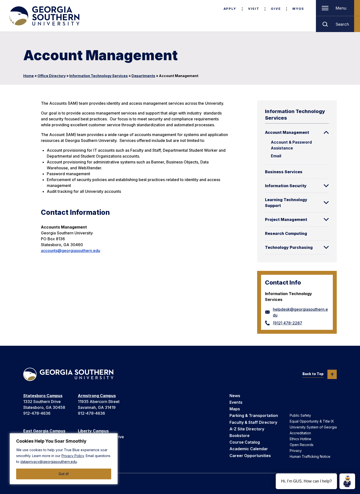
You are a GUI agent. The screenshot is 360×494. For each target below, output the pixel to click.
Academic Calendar (248, 448)
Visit (253, 9)
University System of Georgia (313, 427)
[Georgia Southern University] (43, 16)
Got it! (64, 474)
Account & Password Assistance (291, 145)
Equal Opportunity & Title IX (312, 421)
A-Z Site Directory (246, 428)
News (234, 395)
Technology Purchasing (289, 247)
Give (276, 9)
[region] (64, 458)
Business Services (283, 171)
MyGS (298, 9)
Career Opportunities (250, 455)
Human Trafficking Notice (310, 456)
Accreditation (300, 433)
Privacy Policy (72, 456)
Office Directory (51, 76)
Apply (230, 9)
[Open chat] (347, 481)
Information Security (286, 185)
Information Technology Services (98, 76)
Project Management (286, 219)
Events (235, 402)
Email (276, 155)
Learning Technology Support (286, 202)
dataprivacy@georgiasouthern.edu (48, 462)
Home (28, 76)
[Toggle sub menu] (326, 132)
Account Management (287, 132)
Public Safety (300, 415)
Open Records (301, 445)
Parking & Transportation (253, 415)
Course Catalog (244, 442)
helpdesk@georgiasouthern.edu (300, 312)
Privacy (296, 450)
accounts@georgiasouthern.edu (70, 250)
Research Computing (286, 233)
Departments (143, 76)
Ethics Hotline (300, 439)
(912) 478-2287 (287, 323)
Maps (234, 408)
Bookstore (239, 435)
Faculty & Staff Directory (253, 422)
